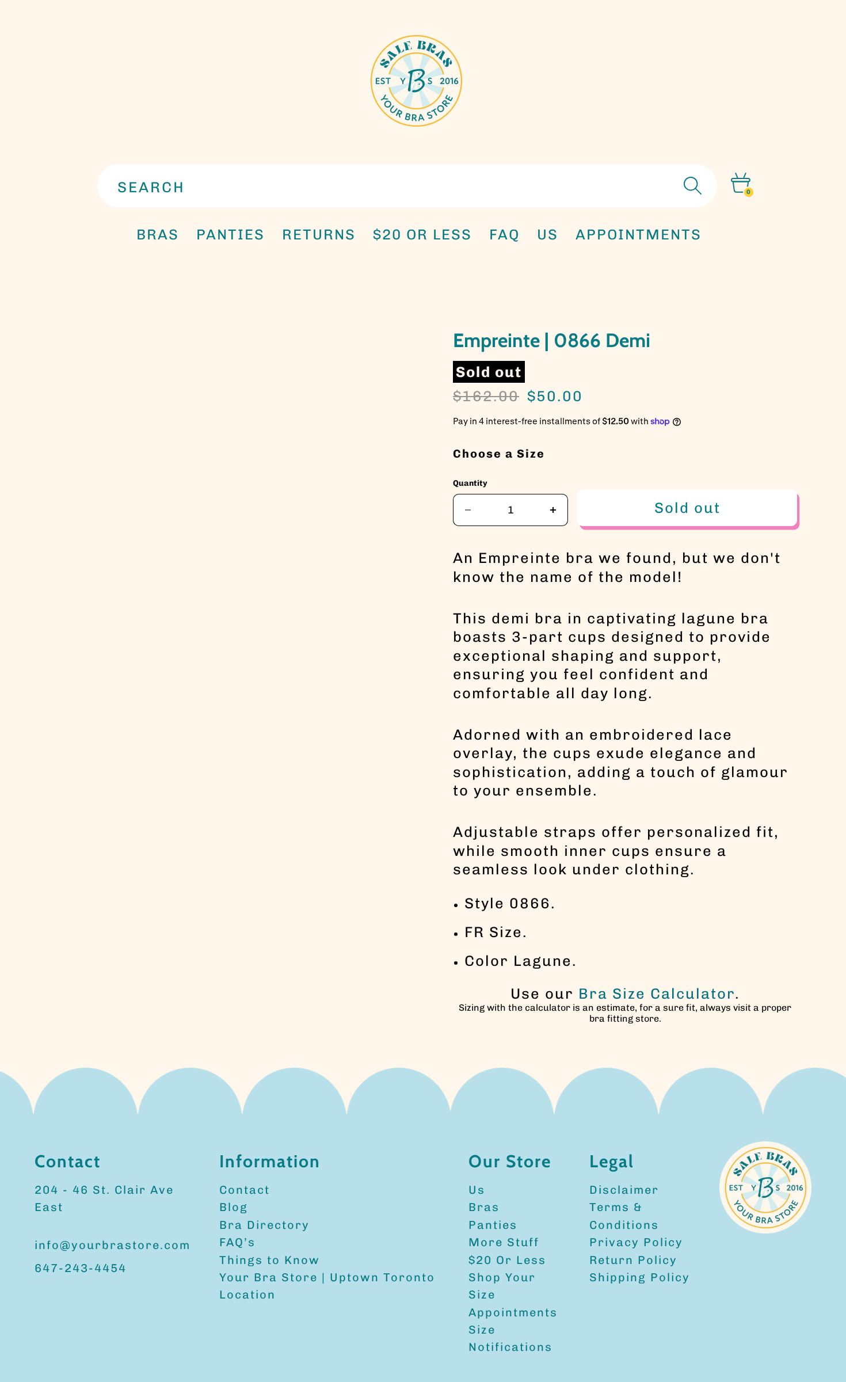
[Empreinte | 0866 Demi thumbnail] (229, 361)
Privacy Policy (636, 1242)
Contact (244, 1190)
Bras (157, 234)
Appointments (513, 1312)
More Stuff (503, 1242)
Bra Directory (264, 1225)
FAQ (504, 234)
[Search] (691, 185)
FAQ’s (237, 1242)
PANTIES (230, 234)
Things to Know (269, 1260)
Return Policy (633, 1260)
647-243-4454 (81, 1268)
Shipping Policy (639, 1277)
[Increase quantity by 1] (553, 510)
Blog (233, 1207)
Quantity (470, 483)
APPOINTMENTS (639, 234)
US (547, 234)
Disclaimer (624, 1190)
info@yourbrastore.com (112, 1245)
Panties (492, 1225)
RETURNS (319, 234)
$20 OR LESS (422, 234)
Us (476, 1190)
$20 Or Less (507, 1260)
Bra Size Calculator (656, 993)
